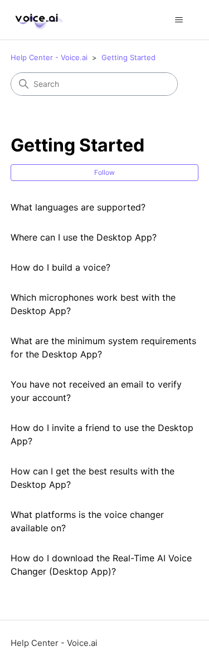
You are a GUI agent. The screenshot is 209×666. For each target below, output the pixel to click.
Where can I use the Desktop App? (84, 237)
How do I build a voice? (60, 267)
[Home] (37, 19)
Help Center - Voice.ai (49, 57)
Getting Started (128, 57)
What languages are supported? (78, 207)
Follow (104, 172)
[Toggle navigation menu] (178, 20)
